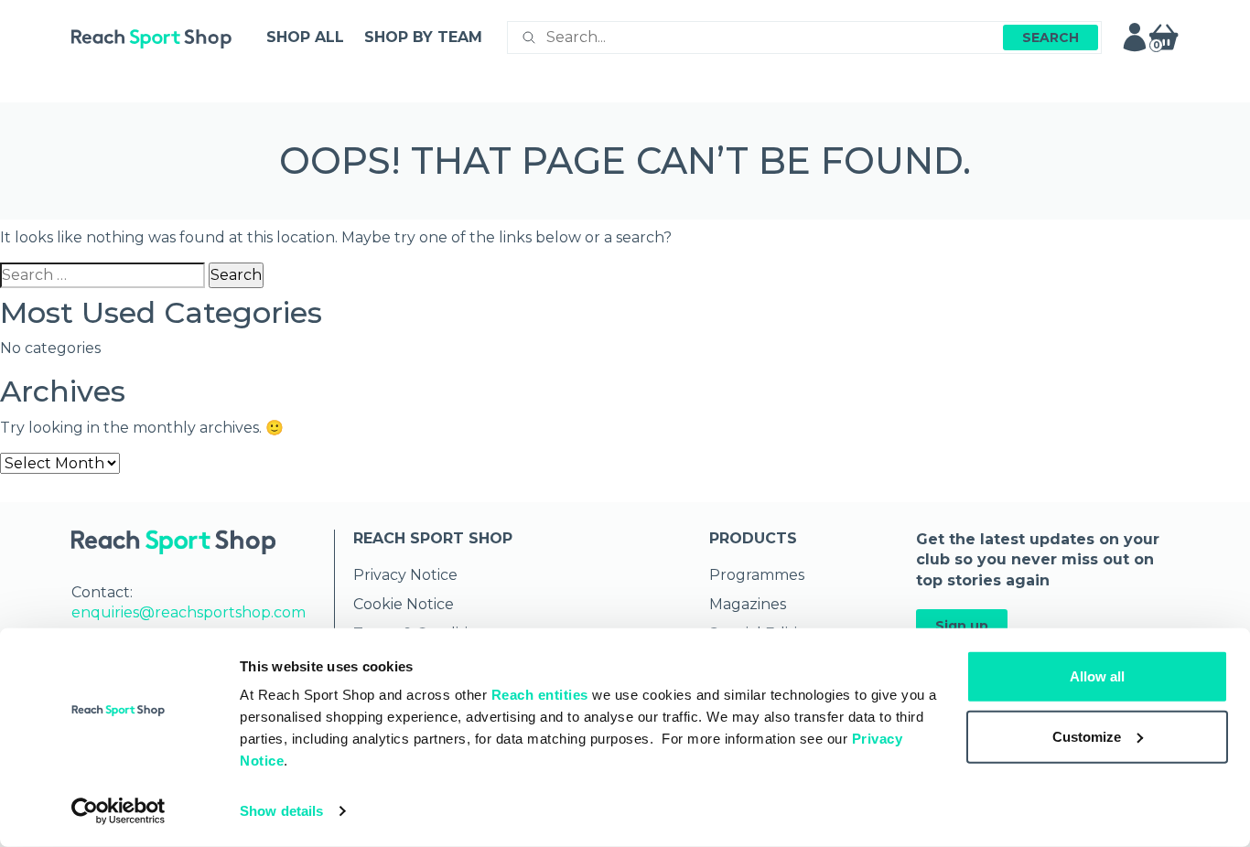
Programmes (756, 575)
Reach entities (539, 694)
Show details (281, 811)
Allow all (1097, 676)
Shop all (305, 37)
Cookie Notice (403, 604)
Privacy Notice (405, 575)
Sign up (961, 625)
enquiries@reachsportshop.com (188, 612)
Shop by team (423, 37)
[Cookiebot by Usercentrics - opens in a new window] (118, 811)
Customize (1086, 736)
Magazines (747, 604)
